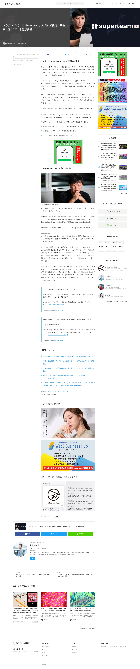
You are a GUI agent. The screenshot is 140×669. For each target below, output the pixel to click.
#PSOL (108, 246)
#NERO (114, 243)
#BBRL (114, 250)
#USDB (108, 250)
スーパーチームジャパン (62, 392)
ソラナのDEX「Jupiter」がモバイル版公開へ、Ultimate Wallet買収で (68, 356)
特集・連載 (98, 4)
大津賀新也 (34, 545)
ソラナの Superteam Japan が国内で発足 (25, 55)
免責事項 (74, 653)
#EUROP (121, 250)
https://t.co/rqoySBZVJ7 (56, 304)
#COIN (114, 246)
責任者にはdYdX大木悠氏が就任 (23, 60)
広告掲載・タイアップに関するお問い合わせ (113, 647)
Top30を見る (123, 193)
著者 (129, 4)
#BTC (100, 243)
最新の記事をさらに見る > (87, 628)
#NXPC (101, 250)
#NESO (121, 246)
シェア (50, 54)
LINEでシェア (113, 225)
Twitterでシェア (114, 218)
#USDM (101, 246)
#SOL (56, 516)
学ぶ (113, 4)
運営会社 (74, 647)
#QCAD (120, 243)
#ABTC (107, 243)
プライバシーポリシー (78, 650)
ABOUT (134, 4)
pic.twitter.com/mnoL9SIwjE (58, 335)
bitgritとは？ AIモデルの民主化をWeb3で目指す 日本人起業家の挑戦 (109, 176)
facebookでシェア (115, 211)
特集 (112, 149)
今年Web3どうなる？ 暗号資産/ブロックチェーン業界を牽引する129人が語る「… (109, 155)
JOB (124, 4)
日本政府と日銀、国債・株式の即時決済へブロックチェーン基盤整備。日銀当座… (109, 186)
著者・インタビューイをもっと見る (117, 301)
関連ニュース (17, 64)
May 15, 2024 (59, 310)
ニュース (118, 4)
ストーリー (106, 4)
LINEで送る (88, 54)
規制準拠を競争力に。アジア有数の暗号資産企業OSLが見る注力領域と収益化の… (109, 145)
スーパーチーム (49, 392)
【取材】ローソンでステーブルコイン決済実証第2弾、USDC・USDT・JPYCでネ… (109, 166)
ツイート (69, 54)
